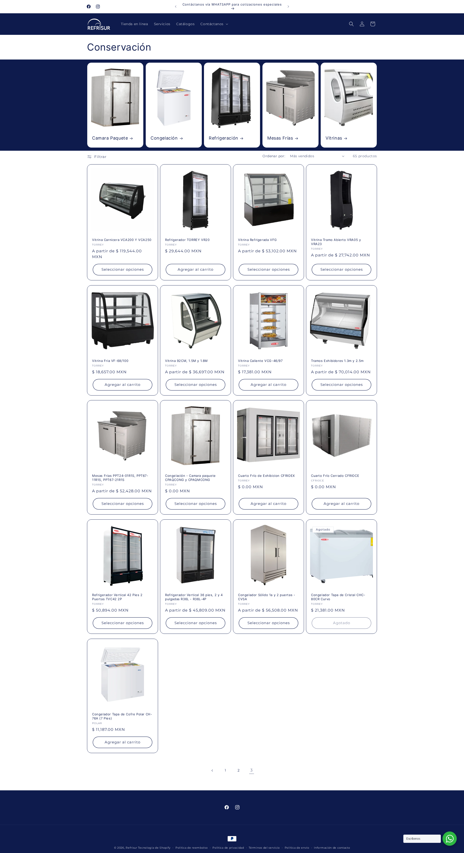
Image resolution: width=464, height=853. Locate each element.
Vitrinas (334, 138)
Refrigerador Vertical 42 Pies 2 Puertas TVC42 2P (117, 597)
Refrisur (131, 847)
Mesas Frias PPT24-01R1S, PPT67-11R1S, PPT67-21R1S (120, 478)
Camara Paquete (110, 138)
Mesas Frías (280, 138)
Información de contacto (332, 847)
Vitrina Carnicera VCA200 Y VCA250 (122, 240)
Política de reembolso (191, 847)
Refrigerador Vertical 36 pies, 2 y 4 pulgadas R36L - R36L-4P (194, 597)
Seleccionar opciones (123, 269)
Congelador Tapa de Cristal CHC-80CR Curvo (338, 597)
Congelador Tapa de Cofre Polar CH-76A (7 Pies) (122, 716)
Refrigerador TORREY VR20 (187, 240)
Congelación (164, 138)
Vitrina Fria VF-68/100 (110, 361)
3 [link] (251, 770)
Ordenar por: (273, 156)
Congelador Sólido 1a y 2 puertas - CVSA (266, 597)
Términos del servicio (264, 847)
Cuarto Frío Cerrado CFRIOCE (335, 476)
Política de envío (297, 847)
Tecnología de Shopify (154, 847)
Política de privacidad (228, 847)
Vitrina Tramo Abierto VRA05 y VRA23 (336, 242)
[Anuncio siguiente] (288, 6)
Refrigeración (223, 138)
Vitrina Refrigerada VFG (257, 240)
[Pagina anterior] (212, 770)
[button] (213, 24)
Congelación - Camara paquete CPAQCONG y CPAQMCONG (190, 478)
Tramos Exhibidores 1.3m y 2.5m (337, 361)
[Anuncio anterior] (175, 6)
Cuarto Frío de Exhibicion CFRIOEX (266, 476)
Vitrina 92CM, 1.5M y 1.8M (186, 361)
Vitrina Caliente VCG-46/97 (260, 361)
